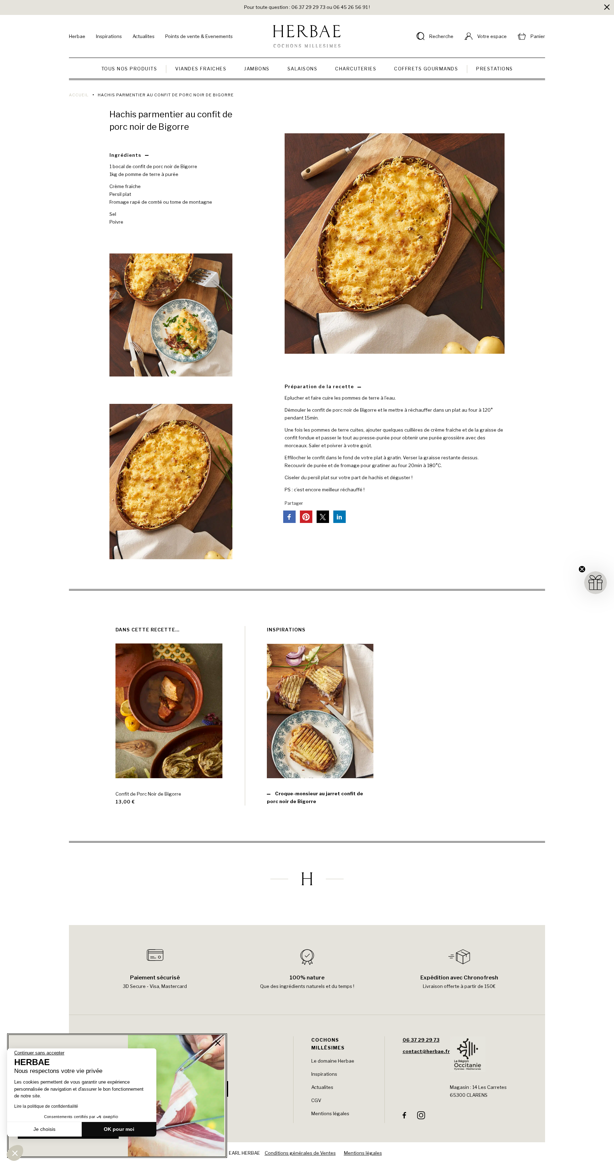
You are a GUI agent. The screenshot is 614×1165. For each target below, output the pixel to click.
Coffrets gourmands (426, 68)
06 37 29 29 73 (421, 1040)
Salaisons (302, 68)
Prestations (494, 68)
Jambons (257, 68)
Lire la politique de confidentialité (46, 1106)
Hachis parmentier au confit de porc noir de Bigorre (170, 120)
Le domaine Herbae (332, 1061)
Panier (537, 36)
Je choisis (44, 1129)
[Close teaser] (582, 569)
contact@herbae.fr (426, 1051)
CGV (316, 1100)
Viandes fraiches (200, 68)
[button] (14, 1152)
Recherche (441, 36)
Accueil (78, 94)
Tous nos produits (129, 68)
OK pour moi (119, 1129)
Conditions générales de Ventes (300, 1153)
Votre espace (492, 36)
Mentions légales (330, 1113)
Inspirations (109, 36)
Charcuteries (355, 68)
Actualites (144, 36)
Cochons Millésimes (328, 1044)
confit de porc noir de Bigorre (165, 166)
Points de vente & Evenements (199, 36)
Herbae (77, 36)
